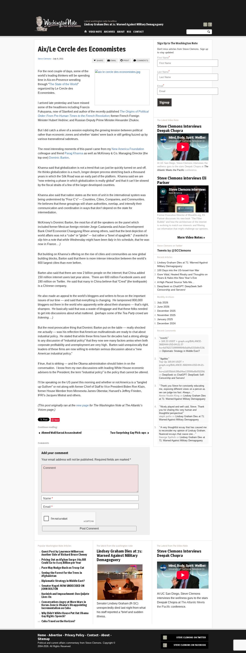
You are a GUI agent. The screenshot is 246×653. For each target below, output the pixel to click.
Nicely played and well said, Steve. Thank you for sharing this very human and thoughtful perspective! (181, 410)
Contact (138, 31)
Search (208, 32)
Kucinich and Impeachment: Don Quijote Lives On (65, 596)
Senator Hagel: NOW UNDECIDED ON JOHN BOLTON (62, 587)
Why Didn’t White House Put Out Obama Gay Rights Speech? (64, 615)
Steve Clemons (44, 59)
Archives (109, 31)
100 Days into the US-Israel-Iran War (178, 270)
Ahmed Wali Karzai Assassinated (61, 432)
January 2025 (165, 319)
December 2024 (166, 323)
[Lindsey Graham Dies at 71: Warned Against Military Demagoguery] (120, 582)
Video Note (95, 31)
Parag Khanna (74, 153)
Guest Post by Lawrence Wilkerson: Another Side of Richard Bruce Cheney (64, 553)
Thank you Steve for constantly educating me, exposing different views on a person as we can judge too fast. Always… (182, 389)
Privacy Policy (74, 635)
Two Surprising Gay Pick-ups (128, 432)
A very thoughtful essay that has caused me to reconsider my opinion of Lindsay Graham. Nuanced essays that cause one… (183, 430)
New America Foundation (128, 149)
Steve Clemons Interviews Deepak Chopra (179, 128)
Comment (49, 467)
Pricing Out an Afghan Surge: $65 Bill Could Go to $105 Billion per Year (63, 561)
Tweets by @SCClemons (174, 250)
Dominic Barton (59, 157)
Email (113, 60)
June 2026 (163, 306)
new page (82, 405)
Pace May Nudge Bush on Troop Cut (62, 567)
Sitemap (44, 639)
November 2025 (166, 315)
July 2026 (162, 302)
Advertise (55, 635)
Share (100, 60)
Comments (142, 60)
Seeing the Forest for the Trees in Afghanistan (61, 574)
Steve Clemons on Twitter (191, 637)
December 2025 (166, 310)
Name (48, 498)
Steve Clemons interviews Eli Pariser (181, 180)
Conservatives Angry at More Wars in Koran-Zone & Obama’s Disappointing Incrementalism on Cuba (64, 605)
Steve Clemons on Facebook (190, 645)
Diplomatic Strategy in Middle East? (181, 351)
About (121, 31)
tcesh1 (163, 338)
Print (126, 60)
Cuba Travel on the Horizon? (58, 621)
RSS (129, 31)
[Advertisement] (146, 10)
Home (85, 31)
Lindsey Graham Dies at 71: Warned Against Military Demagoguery (123, 24)
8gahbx (164, 358)
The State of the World (63, 84)
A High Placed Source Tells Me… (175, 282)
